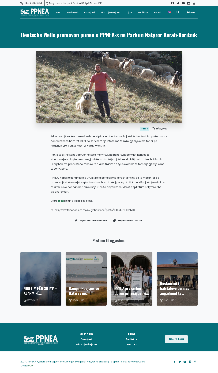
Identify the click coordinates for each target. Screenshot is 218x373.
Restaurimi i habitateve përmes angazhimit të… (174, 288)
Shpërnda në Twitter (130, 220)
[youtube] (183, 3)
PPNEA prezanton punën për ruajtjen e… (132, 290)
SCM (30, 365)
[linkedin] (188, 3)
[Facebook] (172, 3)
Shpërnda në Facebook (93, 220)
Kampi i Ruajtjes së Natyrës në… (84, 290)
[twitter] (178, 3)
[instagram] (194, 3)
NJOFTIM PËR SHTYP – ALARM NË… (40, 290)
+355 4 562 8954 (33, 3)
